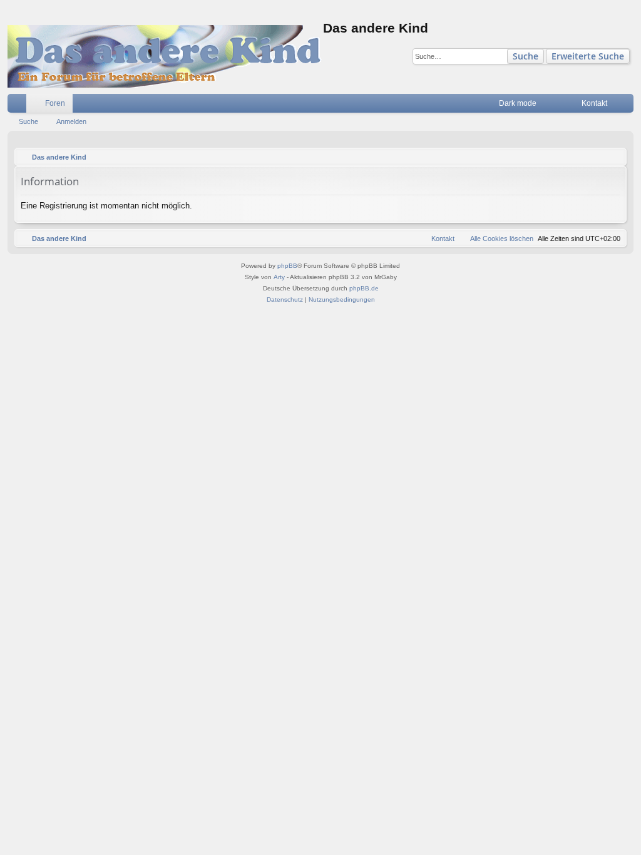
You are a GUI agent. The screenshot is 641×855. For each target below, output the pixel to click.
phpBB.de (364, 288)
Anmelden (71, 121)
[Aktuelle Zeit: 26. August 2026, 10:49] (614, 157)
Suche (525, 56)
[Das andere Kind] (165, 56)
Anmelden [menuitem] (626, 106)
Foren (55, 103)
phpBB (287, 265)
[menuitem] (553, 103)
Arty (279, 277)
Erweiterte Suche (587, 56)
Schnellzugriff (19, 106)
